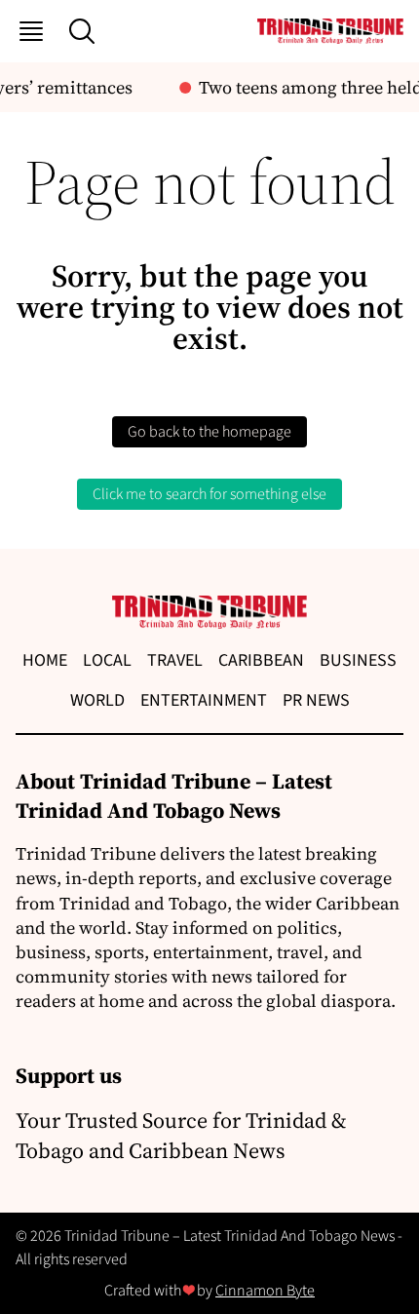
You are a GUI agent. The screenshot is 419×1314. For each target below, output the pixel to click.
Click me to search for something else (209, 494)
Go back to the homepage (209, 432)
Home (44, 660)
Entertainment (203, 700)
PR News (316, 700)
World (97, 700)
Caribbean (261, 660)
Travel (175, 660)
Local (107, 660)
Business (358, 660)
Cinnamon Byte (265, 1290)
